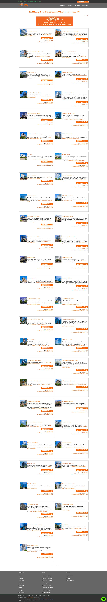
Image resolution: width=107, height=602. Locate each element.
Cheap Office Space (47, 585)
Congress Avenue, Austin (67, 257)
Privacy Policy (70, 575)
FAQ (68, 576)
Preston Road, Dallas (31, 72)
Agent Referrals (70, 580)
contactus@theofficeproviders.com (46, 598)
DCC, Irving (29, 154)
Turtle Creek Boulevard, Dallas (33, 236)
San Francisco (21, 592)
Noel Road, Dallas (31, 339)
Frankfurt (21, 578)
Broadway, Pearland (66, 154)
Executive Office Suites (47, 588)
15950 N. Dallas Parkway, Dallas (33, 360)
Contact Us (85, 5)
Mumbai (20, 588)
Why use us (77, 5)
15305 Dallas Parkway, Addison (33, 298)
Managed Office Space (47, 578)
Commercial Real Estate (47, 582)
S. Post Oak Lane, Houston (67, 195)
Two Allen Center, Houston (67, 504)
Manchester (21, 585)
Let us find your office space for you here (45, 41)
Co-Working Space (47, 576)
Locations (70, 5)
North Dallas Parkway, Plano (68, 92)
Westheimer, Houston (31, 195)
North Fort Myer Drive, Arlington (69, 236)
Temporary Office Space (48, 587)
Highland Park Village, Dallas (33, 216)
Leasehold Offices (46, 592)
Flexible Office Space (47, 590)
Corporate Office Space (48, 580)
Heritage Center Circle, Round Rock (34, 380)
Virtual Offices (46, 583)
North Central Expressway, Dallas (34, 92)
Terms (68, 578)
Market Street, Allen (31, 175)
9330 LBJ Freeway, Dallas (67, 72)
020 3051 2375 (50, 40)
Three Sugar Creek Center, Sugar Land (35, 51)
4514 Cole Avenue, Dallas (32, 442)
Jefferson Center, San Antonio (33, 401)
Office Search (62, 5)
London (20, 582)
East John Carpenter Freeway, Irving (34, 134)
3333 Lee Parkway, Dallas (67, 134)
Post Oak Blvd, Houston (32, 31)
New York (21, 590)
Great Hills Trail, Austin (67, 278)
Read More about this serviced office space (70, 99)
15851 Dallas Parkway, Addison (33, 113)
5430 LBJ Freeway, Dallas (67, 339)
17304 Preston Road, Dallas (67, 463)
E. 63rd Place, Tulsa (31, 257)
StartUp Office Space (47, 575)
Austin (20, 575)
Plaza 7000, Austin (66, 525)
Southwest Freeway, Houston (68, 175)
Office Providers (30, 597)
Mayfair (20, 587)
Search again (86, 15)
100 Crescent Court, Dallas (32, 504)
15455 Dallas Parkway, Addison (68, 113)
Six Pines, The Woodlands (67, 401)
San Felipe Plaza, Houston (32, 545)
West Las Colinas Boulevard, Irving (69, 319)
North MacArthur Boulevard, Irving (34, 525)
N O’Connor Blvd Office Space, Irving (35, 319)
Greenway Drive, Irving (66, 442)
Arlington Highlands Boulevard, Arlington (70, 31)
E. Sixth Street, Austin (31, 278)
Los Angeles (21, 583)
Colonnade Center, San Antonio (68, 380)
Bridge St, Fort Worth (31, 483)
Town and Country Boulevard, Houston (70, 360)
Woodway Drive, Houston (67, 216)
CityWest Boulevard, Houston (68, 298)
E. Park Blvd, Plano (31, 463)
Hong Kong (21, 580)
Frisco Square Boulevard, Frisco (68, 483)
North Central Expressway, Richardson (35, 422)
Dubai (20, 576)
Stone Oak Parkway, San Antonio (69, 51)
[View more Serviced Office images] (24, 32)
